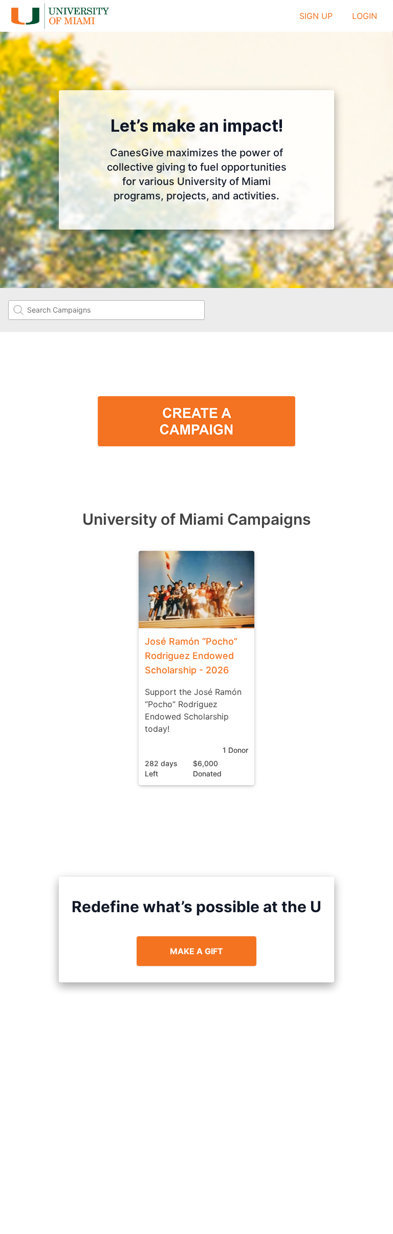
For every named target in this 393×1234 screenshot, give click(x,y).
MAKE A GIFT (196, 951)
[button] (197, 668)
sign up (316, 16)
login (364, 16)
